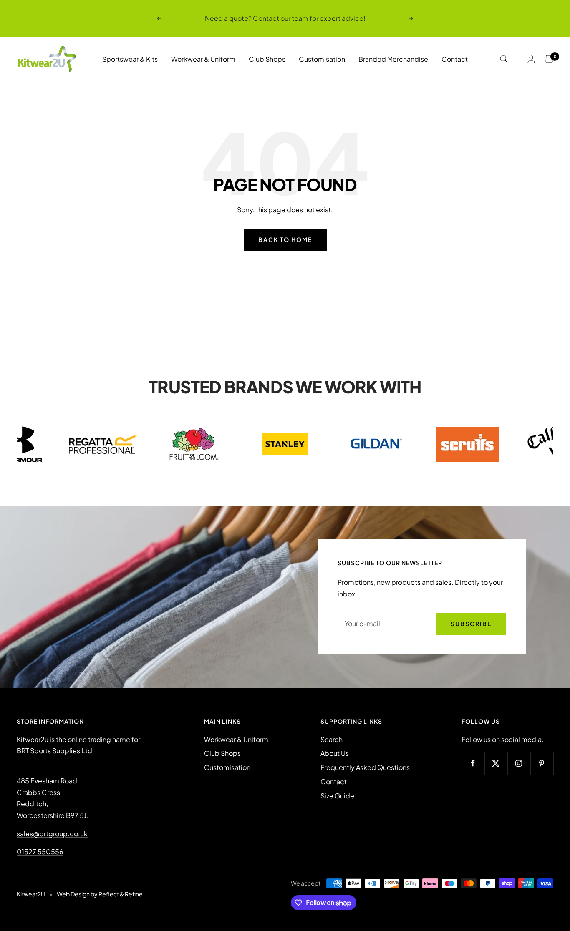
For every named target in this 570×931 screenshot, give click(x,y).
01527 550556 (40, 851)
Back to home (285, 239)
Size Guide (337, 795)
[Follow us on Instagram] (518, 763)
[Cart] (549, 59)
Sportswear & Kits (130, 59)
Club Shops (267, 59)
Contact (454, 59)
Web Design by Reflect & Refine (100, 894)
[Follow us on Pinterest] (541, 763)
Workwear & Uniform (203, 59)
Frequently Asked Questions (365, 767)
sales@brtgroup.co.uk (52, 833)
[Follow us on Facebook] (473, 763)
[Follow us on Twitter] (495, 763)
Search (331, 739)
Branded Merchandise (393, 59)
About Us (334, 753)
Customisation (322, 59)
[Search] (503, 59)
